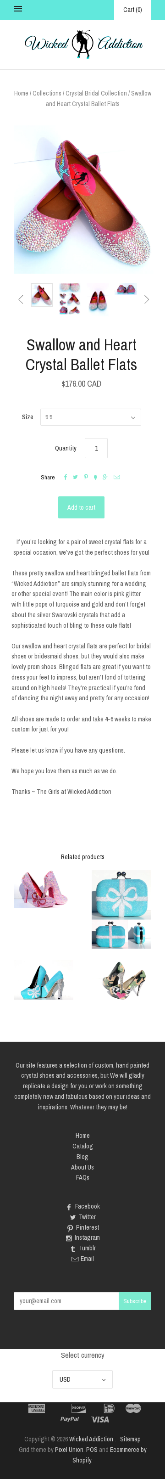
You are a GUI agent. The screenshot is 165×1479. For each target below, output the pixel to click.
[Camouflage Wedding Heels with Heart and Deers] (121, 980)
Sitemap (130, 1439)
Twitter (87, 1217)
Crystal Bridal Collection (96, 93)
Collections (47, 93)
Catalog (82, 1146)
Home (21, 93)
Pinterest (87, 1227)
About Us (82, 1167)
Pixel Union (69, 1449)
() (132, 10)
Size (27, 417)
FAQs (82, 1177)
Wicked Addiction (91, 1439)
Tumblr (87, 1248)
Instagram (87, 1237)
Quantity (66, 448)
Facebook (87, 1206)
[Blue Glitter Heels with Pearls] (43, 980)
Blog (82, 1157)
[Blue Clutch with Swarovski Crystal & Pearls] (121, 909)
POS (92, 1449)
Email (87, 1258)
